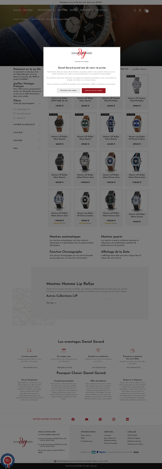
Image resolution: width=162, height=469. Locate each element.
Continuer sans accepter (82, 61)
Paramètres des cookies (69, 90)
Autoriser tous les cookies (93, 90)
